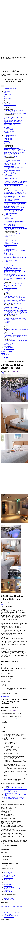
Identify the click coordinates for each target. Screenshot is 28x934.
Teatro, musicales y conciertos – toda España (15, 202)
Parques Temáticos (8, 178)
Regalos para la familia (11, 120)
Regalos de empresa (9, 347)
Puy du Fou (11, 181)
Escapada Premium (14, 152)
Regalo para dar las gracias (15, 310)
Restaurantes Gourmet (13, 221)
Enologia (10, 227)
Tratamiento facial (12, 245)
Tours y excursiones (18, 211)
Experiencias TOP (8, 130)
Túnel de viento (21, 271)
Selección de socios (8, 891)
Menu (2, 85)
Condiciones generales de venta (11, 912)
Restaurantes (7, 218)
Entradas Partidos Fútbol (10, 191)
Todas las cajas (7, 103)
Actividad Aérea (8, 265)
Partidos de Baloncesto (17, 197)
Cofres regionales (12, 123)
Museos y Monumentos (13, 210)
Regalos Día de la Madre (13, 314)
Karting (9, 278)
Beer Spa (8, 252)
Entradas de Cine (11, 124)
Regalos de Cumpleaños (10, 88)
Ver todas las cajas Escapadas (11, 173)
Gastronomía (7, 214)
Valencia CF (21, 193)
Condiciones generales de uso (11, 915)
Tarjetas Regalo (7, 344)
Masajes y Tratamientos (9, 240)
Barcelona (9, 329)
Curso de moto (15, 278)
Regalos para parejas (9, 296)
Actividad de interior (14, 285)
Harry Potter (16, 182)
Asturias (19, 335)
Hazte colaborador (8, 898)
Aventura (6, 261)
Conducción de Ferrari (13, 275)
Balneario (10, 250)
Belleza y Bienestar (8, 253)
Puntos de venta (8, 886)
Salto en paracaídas (13, 268)
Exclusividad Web (8, 128)
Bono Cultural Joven (9, 131)
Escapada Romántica (9, 148)
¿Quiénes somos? (8, 884)
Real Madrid (11, 192)
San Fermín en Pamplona (10, 340)
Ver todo (13, 105)
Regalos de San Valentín (13, 313)
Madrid (5, 329)
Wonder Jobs (7, 890)
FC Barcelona (17, 192)
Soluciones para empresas (10, 896)
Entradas (6, 174)
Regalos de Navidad (14, 311)
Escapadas (6, 141)
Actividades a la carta (9, 887)
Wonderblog (7, 879)
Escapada (6, 358)
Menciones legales (8, 914)
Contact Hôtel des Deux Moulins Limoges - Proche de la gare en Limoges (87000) (14, 798)
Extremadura (10, 335)
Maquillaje (15, 257)
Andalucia (9, 333)
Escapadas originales (9, 117)
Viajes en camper (21, 163)
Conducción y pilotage (9, 272)
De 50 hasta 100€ (10, 319)
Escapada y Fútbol (10, 155)
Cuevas (9, 171)
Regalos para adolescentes (13, 300)
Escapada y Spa (14, 149)
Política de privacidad (9, 917)
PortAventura (9, 182)
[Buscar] (16, 70)
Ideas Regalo (7, 91)
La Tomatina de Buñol (21, 340)
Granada (25, 329)
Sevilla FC (15, 193)
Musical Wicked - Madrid (13, 207)
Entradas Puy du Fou (9, 110)
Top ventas (6, 90)
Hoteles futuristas (11, 170)
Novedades (6, 127)
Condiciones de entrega (9, 875)
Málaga (21, 329)
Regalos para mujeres (13, 297)
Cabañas (10, 168)
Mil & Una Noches (12, 121)
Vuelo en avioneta (12, 271)
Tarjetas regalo (7, 92)
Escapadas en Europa (9, 160)
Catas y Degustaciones (9, 224)
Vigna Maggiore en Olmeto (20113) (13, 787)
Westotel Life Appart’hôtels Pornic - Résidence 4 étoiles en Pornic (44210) (15, 792)
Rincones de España (12, 163)
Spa (5, 246)
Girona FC (11, 195)
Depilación (10, 257)
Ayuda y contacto (8, 98)
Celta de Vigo (17, 195)
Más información (5, 696)
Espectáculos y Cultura (9, 199)
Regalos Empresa (8, 94)
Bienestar (6, 236)
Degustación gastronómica (13, 228)
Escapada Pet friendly (14, 156)
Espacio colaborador (9, 899)
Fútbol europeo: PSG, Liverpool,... (13, 195)
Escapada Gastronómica (10, 234)
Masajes (10, 243)
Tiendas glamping (17, 167)
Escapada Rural (17, 150)
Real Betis (9, 193)
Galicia (5, 333)
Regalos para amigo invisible (14, 303)
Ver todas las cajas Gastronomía (11, 235)
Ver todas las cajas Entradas (10, 213)
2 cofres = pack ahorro (9, 125)
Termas (14, 250)
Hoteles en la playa (12, 161)
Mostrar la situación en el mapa (8, 719)
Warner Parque (17, 181)
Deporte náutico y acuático (10, 283)
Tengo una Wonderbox (9, 96)
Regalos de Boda (8, 138)
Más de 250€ (10, 321)
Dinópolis (10, 185)
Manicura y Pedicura (13, 256)
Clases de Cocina (20, 234)
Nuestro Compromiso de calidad (12, 888)
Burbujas (10, 167)
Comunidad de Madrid (14, 336)
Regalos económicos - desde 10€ (12, 318)
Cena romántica (11, 222)
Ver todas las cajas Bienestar (11, 260)
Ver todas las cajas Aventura (10, 288)
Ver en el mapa (15, 371)
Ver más (6, 786)
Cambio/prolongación (9, 876)
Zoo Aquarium (13, 184)
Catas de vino (16, 227)
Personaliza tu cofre (8, 878)
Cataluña (15, 335)
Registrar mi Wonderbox (10, 873)
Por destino (6, 322)
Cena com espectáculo (20, 222)
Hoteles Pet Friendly (21, 113)
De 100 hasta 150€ (18, 319)
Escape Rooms (9, 211)
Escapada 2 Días (11, 153)
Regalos (6, 357)
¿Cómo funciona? (8, 872)
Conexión (3, 353)
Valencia (18, 329)
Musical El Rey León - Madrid (15, 202)
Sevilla (14, 329)
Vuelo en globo (12, 113)
